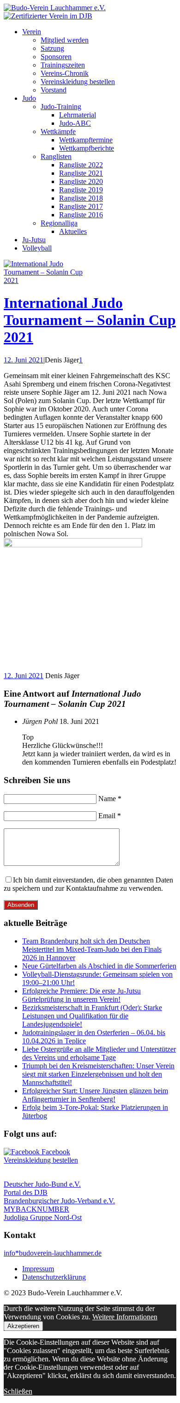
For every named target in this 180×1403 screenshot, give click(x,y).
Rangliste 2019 (81, 190)
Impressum (38, 1269)
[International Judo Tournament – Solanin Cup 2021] (50, 280)
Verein (31, 32)
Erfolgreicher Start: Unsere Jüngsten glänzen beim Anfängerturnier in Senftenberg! (95, 1095)
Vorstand (53, 90)
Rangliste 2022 (81, 165)
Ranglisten (56, 156)
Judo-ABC (75, 123)
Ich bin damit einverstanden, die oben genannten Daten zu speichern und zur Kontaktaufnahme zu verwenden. (88, 884)
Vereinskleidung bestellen (78, 82)
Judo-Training (61, 106)
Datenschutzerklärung (54, 1277)
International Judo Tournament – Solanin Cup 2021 (90, 319)
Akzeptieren (23, 1326)
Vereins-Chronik (65, 73)
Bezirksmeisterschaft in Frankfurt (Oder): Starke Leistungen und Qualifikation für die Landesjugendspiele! (92, 1016)
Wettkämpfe (58, 131)
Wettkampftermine (86, 140)
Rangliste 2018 (81, 198)
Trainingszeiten (63, 65)
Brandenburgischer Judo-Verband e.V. (59, 1201)
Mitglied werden (65, 40)
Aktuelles (73, 231)
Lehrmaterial (77, 115)
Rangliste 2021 (81, 173)
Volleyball (37, 248)
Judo (29, 98)
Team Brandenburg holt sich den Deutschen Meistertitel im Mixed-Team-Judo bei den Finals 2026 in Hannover (92, 949)
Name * (109, 799)
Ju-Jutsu (34, 240)
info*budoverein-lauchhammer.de (53, 1253)
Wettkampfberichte (86, 148)
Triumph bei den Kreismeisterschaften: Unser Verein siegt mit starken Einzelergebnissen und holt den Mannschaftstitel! (98, 1074)
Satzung (52, 48)
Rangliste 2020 (81, 181)
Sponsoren (56, 57)
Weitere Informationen (124, 1317)
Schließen (18, 1391)
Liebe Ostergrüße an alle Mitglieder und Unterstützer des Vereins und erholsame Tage (99, 1053)
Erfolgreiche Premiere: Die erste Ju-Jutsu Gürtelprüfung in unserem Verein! (81, 995)
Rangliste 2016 (81, 215)
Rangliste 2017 (81, 206)
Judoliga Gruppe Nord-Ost (43, 1217)
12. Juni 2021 (23, 360)
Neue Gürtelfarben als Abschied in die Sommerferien (99, 966)
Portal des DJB (26, 1192)
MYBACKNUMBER (36, 1209)
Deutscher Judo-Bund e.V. (42, 1184)
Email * (109, 816)
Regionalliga (59, 223)
